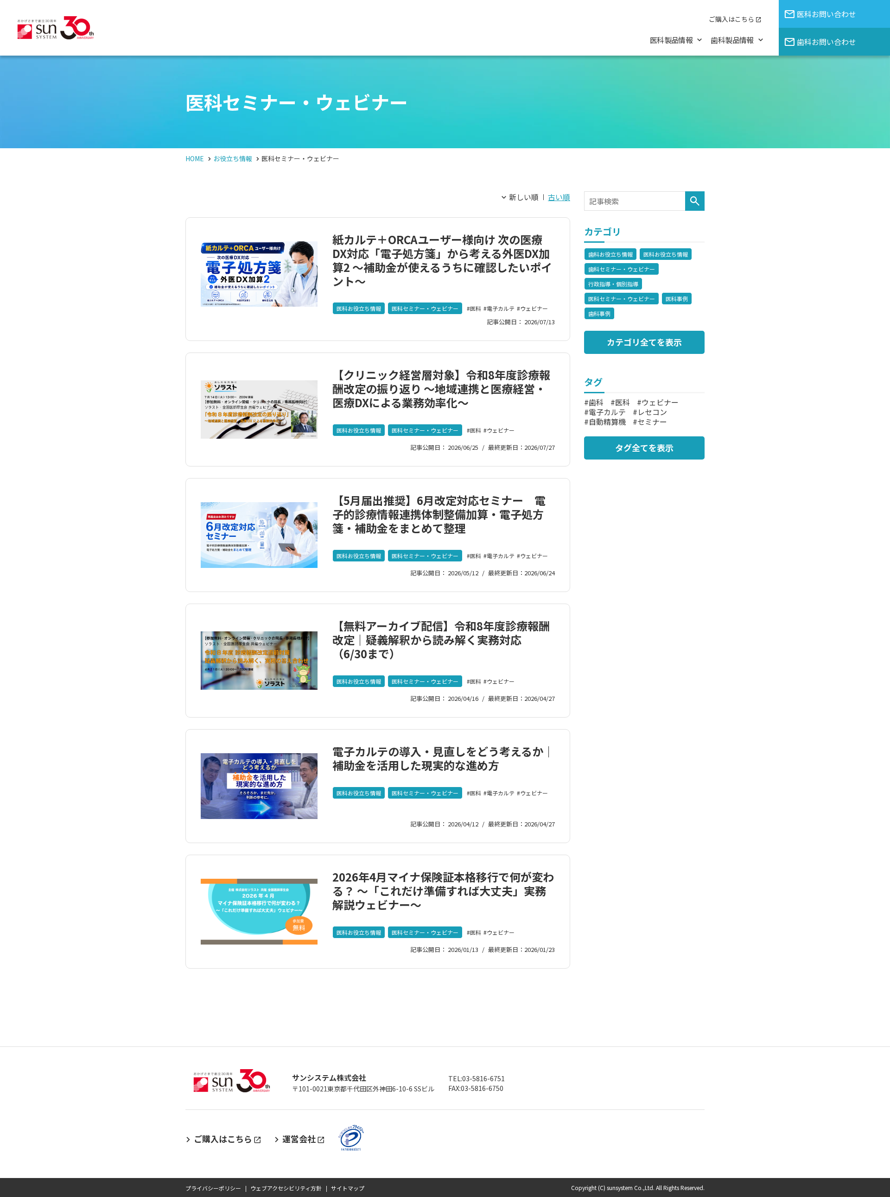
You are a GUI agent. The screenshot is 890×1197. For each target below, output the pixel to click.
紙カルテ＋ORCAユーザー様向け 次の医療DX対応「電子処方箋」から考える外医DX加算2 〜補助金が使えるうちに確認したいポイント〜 (442, 260)
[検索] (695, 201)
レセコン (652, 411)
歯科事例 (599, 313)
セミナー (652, 421)
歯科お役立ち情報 (610, 254)
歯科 (596, 402)
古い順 (559, 196)
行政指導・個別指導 (613, 284)
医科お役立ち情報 (359, 308)
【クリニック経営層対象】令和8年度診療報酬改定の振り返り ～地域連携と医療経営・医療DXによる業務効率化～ (441, 388)
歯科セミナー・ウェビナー (621, 269)
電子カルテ (501, 308)
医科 (475, 308)
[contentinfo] (445, 1121)
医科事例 (677, 298)
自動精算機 (607, 421)
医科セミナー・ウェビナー (425, 308)
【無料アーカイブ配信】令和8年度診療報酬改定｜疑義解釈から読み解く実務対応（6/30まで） (441, 639)
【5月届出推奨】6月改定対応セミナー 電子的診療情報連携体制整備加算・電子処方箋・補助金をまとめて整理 (439, 514)
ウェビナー (534, 308)
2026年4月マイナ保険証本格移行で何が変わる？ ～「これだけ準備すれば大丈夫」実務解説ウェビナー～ (443, 891)
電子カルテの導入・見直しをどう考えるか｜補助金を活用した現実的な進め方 (443, 758)
